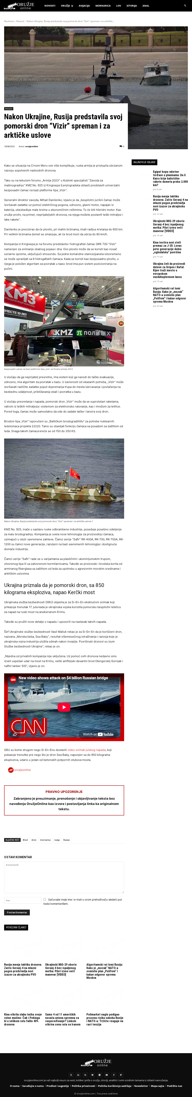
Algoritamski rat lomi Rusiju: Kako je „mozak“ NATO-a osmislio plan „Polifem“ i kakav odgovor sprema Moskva (104, 971)
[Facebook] (8, 828)
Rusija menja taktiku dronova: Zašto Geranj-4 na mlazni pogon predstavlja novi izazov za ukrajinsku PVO (23, 969)
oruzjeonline (31, 146)
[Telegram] (42, 828)
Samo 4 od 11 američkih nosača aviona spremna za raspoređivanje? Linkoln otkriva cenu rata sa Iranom (62, 1019)
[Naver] (92, 1075)
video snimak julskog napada (87, 750)
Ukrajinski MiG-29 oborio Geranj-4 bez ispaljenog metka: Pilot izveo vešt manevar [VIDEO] (61, 969)
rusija (57, 839)
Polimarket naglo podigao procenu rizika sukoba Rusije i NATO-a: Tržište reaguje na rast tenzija (104, 1019)
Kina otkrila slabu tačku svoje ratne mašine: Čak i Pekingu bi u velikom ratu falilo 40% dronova (23, 1019)
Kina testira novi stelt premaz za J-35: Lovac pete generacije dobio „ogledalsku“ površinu (167, 247)
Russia (66, 839)
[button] (185, 6)
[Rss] (85, 1075)
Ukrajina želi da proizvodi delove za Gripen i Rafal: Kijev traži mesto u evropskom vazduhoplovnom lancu (169, 270)
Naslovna (9, 21)
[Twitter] (71, 1075)
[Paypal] (121, 1075)
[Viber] (51, 828)
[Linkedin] (78, 1075)
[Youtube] (106, 1075)
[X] (16, 828)
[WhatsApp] (25, 828)
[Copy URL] (59, 828)
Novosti (20, 21)
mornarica (45, 839)
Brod (25, 839)
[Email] (34, 828)
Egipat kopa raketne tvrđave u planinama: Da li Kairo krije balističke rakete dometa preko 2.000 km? (170, 178)
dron (34, 839)
